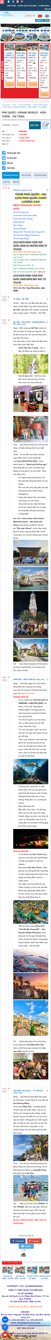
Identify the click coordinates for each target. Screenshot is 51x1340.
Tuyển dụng (43, 6)
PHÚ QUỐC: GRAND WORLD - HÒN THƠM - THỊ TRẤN (24, 107)
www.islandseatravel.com (38, 1325)
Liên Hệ (47, 9)
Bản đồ (16, 182)
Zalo (5, 1319)
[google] (17, 1)
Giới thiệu (11, 6)
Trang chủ (6, 105)
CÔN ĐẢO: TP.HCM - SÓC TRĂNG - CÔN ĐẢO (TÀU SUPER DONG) (44, 55)
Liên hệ (6, 182)
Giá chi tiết (26, 175)
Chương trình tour (10, 175)
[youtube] (22, 1)
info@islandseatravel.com (28, 1323)
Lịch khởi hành (40, 175)
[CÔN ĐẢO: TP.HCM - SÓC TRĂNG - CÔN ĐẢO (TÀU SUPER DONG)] (44, 47)
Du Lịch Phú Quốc (41, 105)
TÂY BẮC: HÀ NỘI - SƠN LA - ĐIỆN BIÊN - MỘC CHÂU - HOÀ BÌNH (21, 55)
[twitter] (9, 1)
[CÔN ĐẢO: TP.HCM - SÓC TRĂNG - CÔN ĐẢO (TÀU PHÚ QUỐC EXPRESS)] (32, 47)
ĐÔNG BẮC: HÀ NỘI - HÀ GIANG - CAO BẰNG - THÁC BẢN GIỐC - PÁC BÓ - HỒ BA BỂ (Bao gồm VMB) (9, 55)
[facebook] (13, 1)
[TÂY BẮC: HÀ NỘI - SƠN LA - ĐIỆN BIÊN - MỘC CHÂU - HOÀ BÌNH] (21, 47)
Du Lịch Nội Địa (25, 105)
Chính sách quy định (27, 6)
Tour (14, 105)
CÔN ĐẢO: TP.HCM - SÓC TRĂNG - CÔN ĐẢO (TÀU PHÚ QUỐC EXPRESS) (32, 55)
